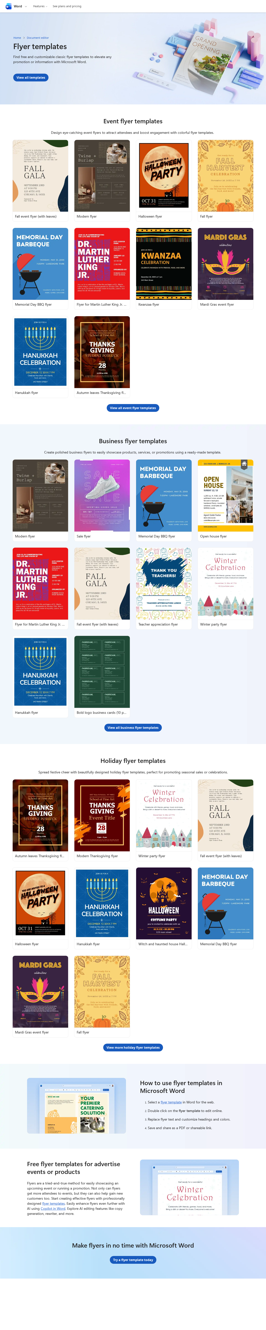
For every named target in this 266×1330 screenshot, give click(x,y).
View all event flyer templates (133, 408)
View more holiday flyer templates (133, 1047)
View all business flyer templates (133, 727)
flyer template (171, 1102)
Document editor (38, 38)
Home (17, 38)
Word (18, 6)
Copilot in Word (53, 1208)
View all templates (31, 77)
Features (39, 6)
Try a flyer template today (133, 1260)
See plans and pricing (67, 6)
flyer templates (53, 1203)
